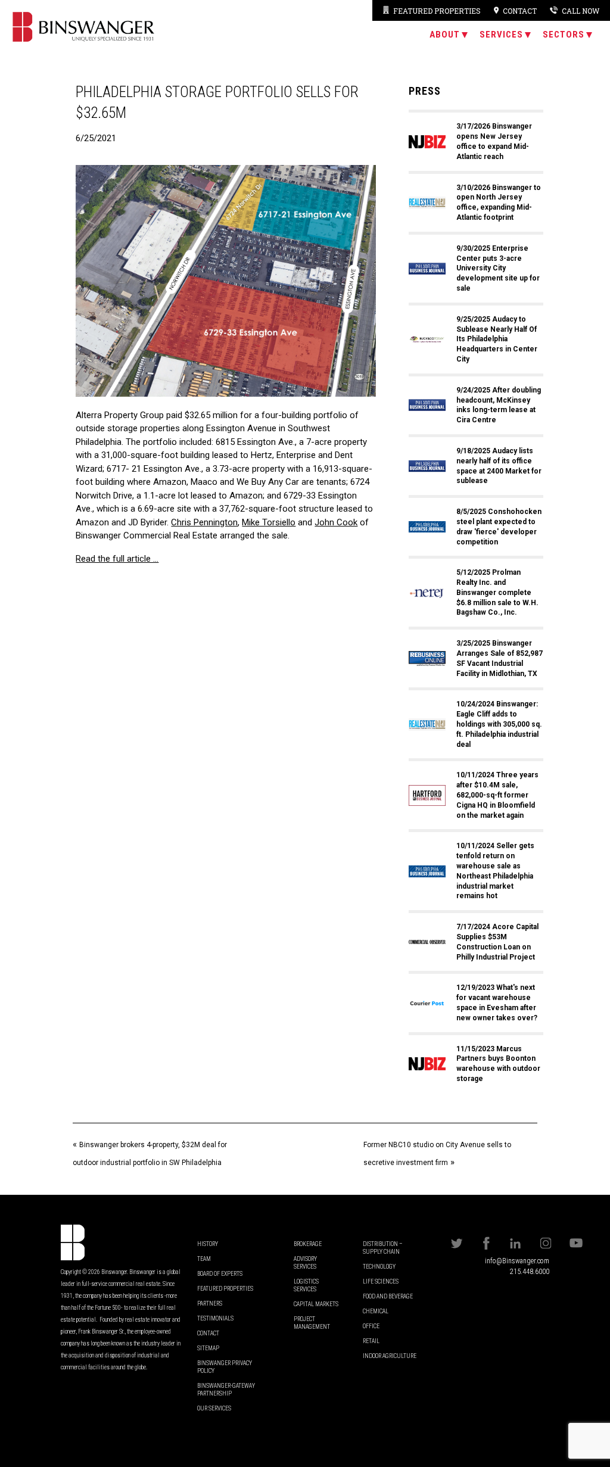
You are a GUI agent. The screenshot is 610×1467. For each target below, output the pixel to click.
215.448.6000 (529, 1271)
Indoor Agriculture (389, 1356)
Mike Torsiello (268, 522)
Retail (371, 1341)
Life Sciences (381, 1281)
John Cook (336, 522)
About (445, 34)
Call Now (580, 10)
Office (371, 1326)
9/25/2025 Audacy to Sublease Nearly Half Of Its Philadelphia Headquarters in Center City (496, 339)
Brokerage (308, 1244)
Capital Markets (316, 1304)
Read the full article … (117, 558)
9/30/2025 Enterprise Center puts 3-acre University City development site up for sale (498, 268)
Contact (208, 1333)
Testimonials (215, 1318)
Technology (379, 1266)
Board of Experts (219, 1273)
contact (520, 10)
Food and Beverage (388, 1296)
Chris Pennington (204, 522)
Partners (209, 1303)
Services (501, 34)
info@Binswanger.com (517, 1261)
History (207, 1244)
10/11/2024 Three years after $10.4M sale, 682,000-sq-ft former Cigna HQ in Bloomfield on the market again (497, 795)
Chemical (375, 1311)
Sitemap (208, 1348)
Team (204, 1259)
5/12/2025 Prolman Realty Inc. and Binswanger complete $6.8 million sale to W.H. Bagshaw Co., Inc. (497, 592)
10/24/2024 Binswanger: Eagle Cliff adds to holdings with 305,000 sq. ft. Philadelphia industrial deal (499, 724)
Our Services (214, 1408)
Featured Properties (436, 10)
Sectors (563, 34)
